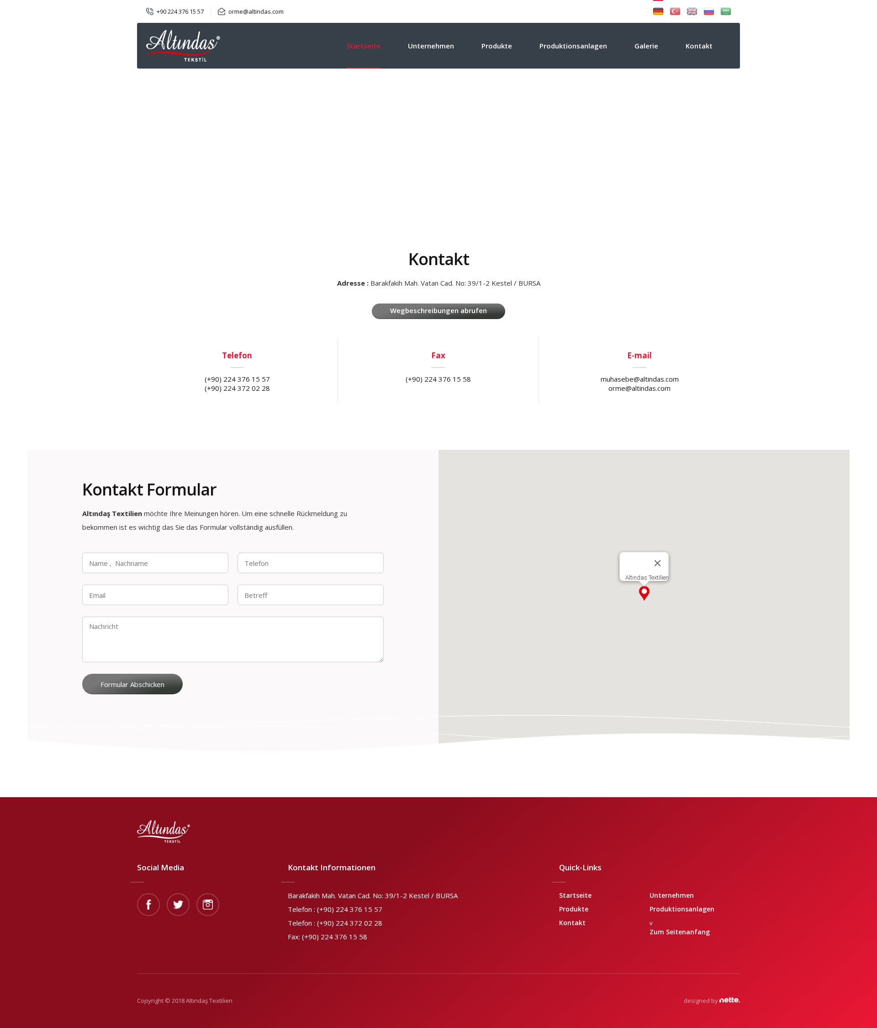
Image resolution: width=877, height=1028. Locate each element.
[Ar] (726, 11)
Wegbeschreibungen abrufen (438, 310)
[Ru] (709, 11)
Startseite (363, 45)
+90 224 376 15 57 (180, 11)
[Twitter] (178, 904)
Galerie (646, 45)
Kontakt (699, 45)
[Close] (658, 563)
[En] (692, 11)
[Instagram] (207, 904)
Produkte (496, 45)
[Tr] (675, 11)
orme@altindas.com (256, 11)
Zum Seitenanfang (680, 931)
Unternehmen (431, 45)
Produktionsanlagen (573, 45)
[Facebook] (148, 904)
